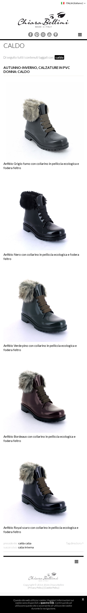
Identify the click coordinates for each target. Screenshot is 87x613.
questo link (47, 602)
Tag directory (74, 543)
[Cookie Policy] (51, 587)
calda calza (24, 543)
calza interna (26, 547)
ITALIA (74, 3)
